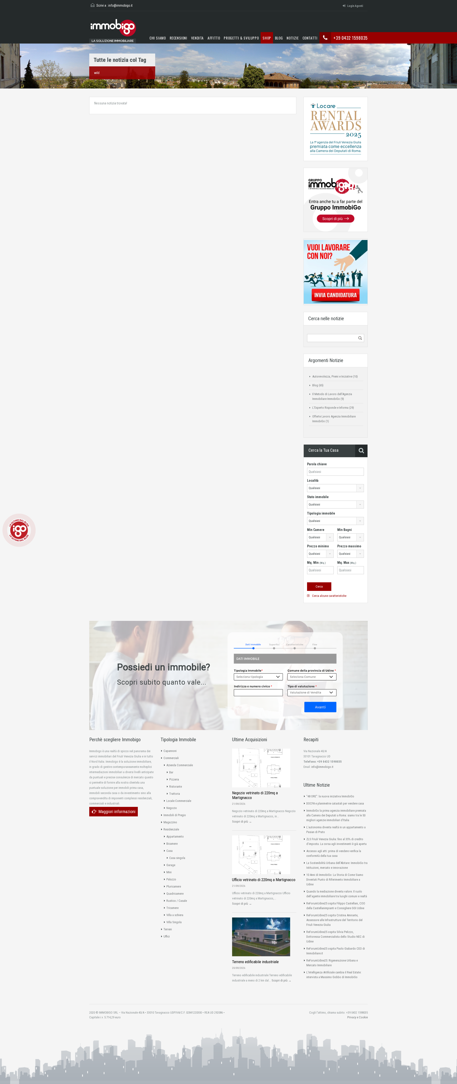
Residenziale (171, 829)
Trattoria (174, 793)
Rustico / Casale (176, 901)
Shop (267, 37)
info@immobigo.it (120, 5)
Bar (171, 772)
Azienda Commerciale (179, 765)
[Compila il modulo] (285, 675)
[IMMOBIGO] (113, 29)
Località (312, 480)
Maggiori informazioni (117, 811)
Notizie (292, 37)
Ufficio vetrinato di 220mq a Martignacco (263, 879)
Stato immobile (318, 497)
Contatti (310, 37)
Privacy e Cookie (357, 1017)
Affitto (214, 37)
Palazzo (171, 879)
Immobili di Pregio (175, 815)
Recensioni (178, 37)
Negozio (171, 808)
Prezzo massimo (349, 546)
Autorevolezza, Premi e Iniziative (332, 376)
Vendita (197, 37)
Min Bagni (344, 530)
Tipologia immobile (321, 513)
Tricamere (172, 908)
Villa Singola (174, 922)
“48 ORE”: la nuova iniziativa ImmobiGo (330, 796)
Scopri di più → (242, 821)
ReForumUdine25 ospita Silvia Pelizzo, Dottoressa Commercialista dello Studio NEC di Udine (335, 936)
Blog (279, 37)
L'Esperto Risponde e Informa (330, 407)
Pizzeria (174, 779)
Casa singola (177, 858)
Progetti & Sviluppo (241, 37)
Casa (169, 851)
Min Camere (315, 530)
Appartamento (175, 836)
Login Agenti (355, 6)
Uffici (167, 936)
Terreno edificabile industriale (255, 961)
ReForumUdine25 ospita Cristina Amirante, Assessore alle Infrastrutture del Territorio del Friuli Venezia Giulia (334, 920)
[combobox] (335, 488)
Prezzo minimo (318, 546)
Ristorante (175, 786)
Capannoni (170, 751)
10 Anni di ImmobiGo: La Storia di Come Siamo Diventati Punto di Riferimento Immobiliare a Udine (334, 879)
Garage (170, 865)
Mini (169, 872)
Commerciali (171, 758)
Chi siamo (157, 37)
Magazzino (170, 822)
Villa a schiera (174, 915)
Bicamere (172, 843)
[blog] (19, 530)
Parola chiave (317, 464)
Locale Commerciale (178, 801)
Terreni (168, 929)
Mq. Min (316, 562)
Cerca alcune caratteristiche (328, 596)
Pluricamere (173, 886)
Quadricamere (175, 893)
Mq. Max (346, 562)
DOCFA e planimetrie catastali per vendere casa (335, 803)
